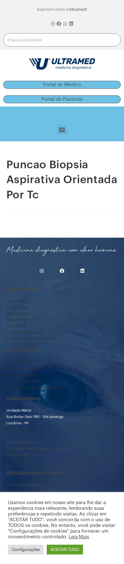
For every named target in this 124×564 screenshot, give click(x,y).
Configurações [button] (26, 550)
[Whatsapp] (65, 24)
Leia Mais (79, 537)
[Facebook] (59, 24)
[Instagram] (53, 24)
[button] (62, 85)
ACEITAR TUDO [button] (65, 550)
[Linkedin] (71, 24)
